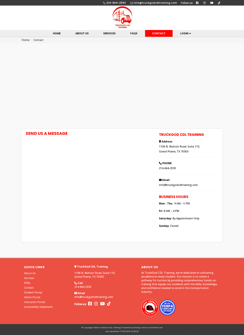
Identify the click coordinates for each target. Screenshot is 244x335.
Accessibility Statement (38, 307)
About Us (82, 33)
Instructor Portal (34, 302)
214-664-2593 (167, 168)
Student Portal (33, 292)
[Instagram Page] (204, 2)
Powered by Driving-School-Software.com (142, 327)
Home (57, 33)
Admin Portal (32, 297)
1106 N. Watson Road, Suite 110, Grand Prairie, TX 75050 (94, 275)
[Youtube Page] (211, 2)
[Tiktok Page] (219, 2)
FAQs (133, 33)
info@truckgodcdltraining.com (178, 185)
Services (109, 33)
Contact (158, 33)
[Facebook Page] (197, 2)
